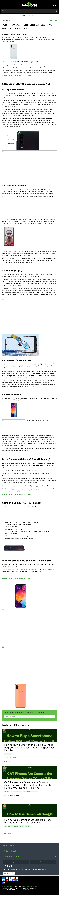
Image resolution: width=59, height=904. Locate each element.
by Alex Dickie (5, 34)
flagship (22, 826)
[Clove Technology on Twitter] (4, 866)
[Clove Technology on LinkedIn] (9, 866)
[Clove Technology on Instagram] (7, 866)
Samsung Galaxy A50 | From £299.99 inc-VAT (17, 75)
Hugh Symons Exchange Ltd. (30, 886)
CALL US (17, 862)
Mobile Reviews (27, 791)
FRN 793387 (26, 889)
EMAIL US (44, 862)
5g (5, 826)
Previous (51, 20)
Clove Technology (7, 886)
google (27, 826)
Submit (49, 717)
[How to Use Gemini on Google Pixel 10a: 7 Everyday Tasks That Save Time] (29, 810)
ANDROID (7, 791)
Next (56, 15)
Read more (7, 761)
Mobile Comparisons (16, 791)
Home (3, 20)
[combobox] (27, 11)
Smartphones (8, 754)
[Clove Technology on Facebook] (11, 866)
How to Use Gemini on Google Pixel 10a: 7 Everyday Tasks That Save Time (28, 821)
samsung (35, 791)
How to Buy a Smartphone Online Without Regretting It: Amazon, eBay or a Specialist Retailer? (29, 747)
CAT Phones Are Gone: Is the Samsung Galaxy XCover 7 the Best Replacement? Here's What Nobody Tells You (27, 785)
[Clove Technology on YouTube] (5, 866)
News (8, 20)
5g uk (9, 826)
